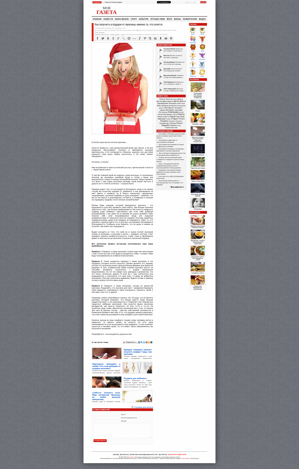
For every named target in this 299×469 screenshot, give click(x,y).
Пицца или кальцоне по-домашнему (198, 287)
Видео (202, 19)
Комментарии (116, 2)
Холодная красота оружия (198, 195)
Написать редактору (177, 454)
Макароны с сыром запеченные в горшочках (198, 242)
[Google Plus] (146, 342)
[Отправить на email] (166, 38)
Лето (175, 114)
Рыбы (202, 76)
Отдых (174, 118)
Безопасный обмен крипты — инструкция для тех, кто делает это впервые (170, 183)
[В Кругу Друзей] (150, 38)
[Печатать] (171, 38)
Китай (181, 112)
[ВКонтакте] (108, 38)
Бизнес (162, 99)
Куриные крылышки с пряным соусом (198, 226)
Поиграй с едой (197, 124)
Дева (202, 51)
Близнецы (193, 42)
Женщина (172, 103)
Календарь (173, 112)
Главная (97, 19)
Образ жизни (122, 19)
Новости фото (163, 117)
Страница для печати (143, 407)
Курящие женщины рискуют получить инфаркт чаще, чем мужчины (138, 352)
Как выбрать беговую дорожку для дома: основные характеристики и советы (171, 136)
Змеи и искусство (198, 181)
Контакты (124, 454)
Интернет (169, 108)
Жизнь (177, 19)
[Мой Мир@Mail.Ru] (129, 38)
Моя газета (130, 457)
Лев (193, 51)
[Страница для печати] (132, 407)
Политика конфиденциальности (143, 454)
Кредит (170, 114)
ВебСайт (123, 421)
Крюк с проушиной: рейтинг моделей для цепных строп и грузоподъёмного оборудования (169, 166)
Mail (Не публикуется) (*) (129, 417)
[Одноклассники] (113, 38)
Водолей (193, 76)
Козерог (202, 68)
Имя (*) (123, 414)
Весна (168, 99)
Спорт (134, 19)
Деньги (170, 101)
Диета (182, 101)
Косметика (162, 114)
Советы (173, 125)
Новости (108, 2)
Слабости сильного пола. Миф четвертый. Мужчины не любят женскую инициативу (106, 396)
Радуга (197, 111)
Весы (192, 59)
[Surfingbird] (144, 38)
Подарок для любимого (135, 378)
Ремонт (179, 123)
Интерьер (163, 112)
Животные (181, 103)
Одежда (161, 119)
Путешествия (157, 19)
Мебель (181, 114)
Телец (202, 34)
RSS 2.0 (138, 30)
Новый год (174, 116)
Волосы (174, 99)
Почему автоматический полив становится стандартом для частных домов (170, 159)
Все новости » (177, 187)
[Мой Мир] (151, 342)
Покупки (179, 121)
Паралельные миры (198, 168)
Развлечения (190, 19)
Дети (176, 101)
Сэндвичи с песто (197, 273)
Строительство (171, 127)
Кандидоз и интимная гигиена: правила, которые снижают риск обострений (169, 172)
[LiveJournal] (123, 38)
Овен (192, 34)
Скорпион (202, 59)
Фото (169, 19)
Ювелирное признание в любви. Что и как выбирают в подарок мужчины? (106, 366)
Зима (159, 106)
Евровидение (162, 103)
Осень (168, 119)
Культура (143, 19)
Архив (116, 454)
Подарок (102, 32)
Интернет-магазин (174, 110)
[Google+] (118, 38)
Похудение (164, 123)
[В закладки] (160, 38)
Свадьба (165, 125)
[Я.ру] (139, 38)
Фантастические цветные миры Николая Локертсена (198, 139)
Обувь (182, 117)
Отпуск (181, 119)
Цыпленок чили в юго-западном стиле (197, 258)
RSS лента (163, 454)
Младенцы (198, 209)
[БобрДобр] (155, 38)
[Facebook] (97, 38)
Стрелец (193, 68)
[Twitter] (102, 38)
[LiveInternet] (134, 38)
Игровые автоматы (168, 106)
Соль (179, 125)
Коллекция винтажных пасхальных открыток (198, 95)
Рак (202, 42)
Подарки (164, 121)
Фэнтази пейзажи (197, 155)
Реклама (172, 123)
